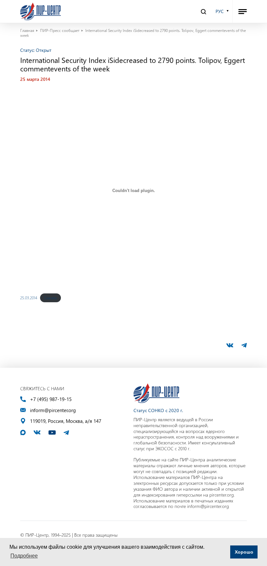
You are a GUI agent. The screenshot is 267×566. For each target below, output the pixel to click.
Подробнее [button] (24, 556)
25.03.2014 (28, 297)
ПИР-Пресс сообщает (59, 30)
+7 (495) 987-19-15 (51, 399)
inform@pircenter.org (53, 410)
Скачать (50, 297)
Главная (27, 30)
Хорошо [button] (244, 552)
